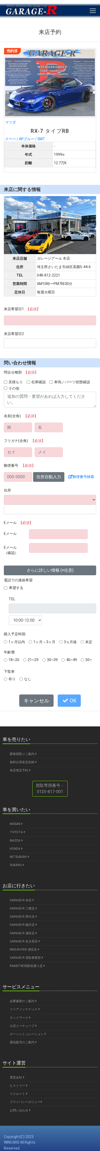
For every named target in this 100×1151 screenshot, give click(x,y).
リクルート (18, 1094)
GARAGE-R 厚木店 (22, 916)
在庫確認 (38, 382)
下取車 (9, 671)
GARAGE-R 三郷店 (22, 908)
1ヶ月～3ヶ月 (44, 642)
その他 (13, 388)
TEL (12, 599)
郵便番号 (19, 465)
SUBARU (16, 865)
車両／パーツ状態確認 (72, 382)
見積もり (15, 382)
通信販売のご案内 (22, 1042)
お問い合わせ (19, 1110)
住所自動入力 (48, 476)
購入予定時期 (14, 634)
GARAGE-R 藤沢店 (22, 925)
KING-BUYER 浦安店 (24, 949)
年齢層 (9, 652)
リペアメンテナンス (24, 1009)
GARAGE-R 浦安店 (22, 933)
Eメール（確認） (11, 550)
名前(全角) (21, 416)
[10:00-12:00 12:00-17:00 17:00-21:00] (25, 620)
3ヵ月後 (70, 642)
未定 (88, 642)
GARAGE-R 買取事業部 (26, 958)
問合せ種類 (21, 372)
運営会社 (16, 1077)
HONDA (15, 848)
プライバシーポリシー (25, 1102)
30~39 (52, 660)
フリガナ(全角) (24, 441)
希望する (16, 588)
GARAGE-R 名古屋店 (24, 941)
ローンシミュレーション (27, 1034)
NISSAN (15, 824)
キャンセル (36, 701)
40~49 (71, 660)
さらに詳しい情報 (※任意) (50, 570)
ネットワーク (19, 1018)
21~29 (33, 660)
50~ (88, 660)
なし (27, 679)
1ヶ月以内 (16, 642)
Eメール (18, 523)
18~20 (13, 660)
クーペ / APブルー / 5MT (37, 130)
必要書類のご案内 (22, 1001)
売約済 (12, 51)
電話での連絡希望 (18, 580)
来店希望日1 (22, 309)
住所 (7, 490)
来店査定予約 (19, 770)
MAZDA (15, 840)
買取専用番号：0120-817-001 (50, 788)
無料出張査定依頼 (22, 762)
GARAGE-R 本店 (21, 900)
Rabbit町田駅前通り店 (26, 966)
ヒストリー (18, 1085)
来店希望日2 (14, 334)
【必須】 (33, 309)
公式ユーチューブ (22, 1026)
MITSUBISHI (18, 857)
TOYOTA (17, 832)
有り (12, 679)
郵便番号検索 (83, 477)
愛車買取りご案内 (22, 754)
